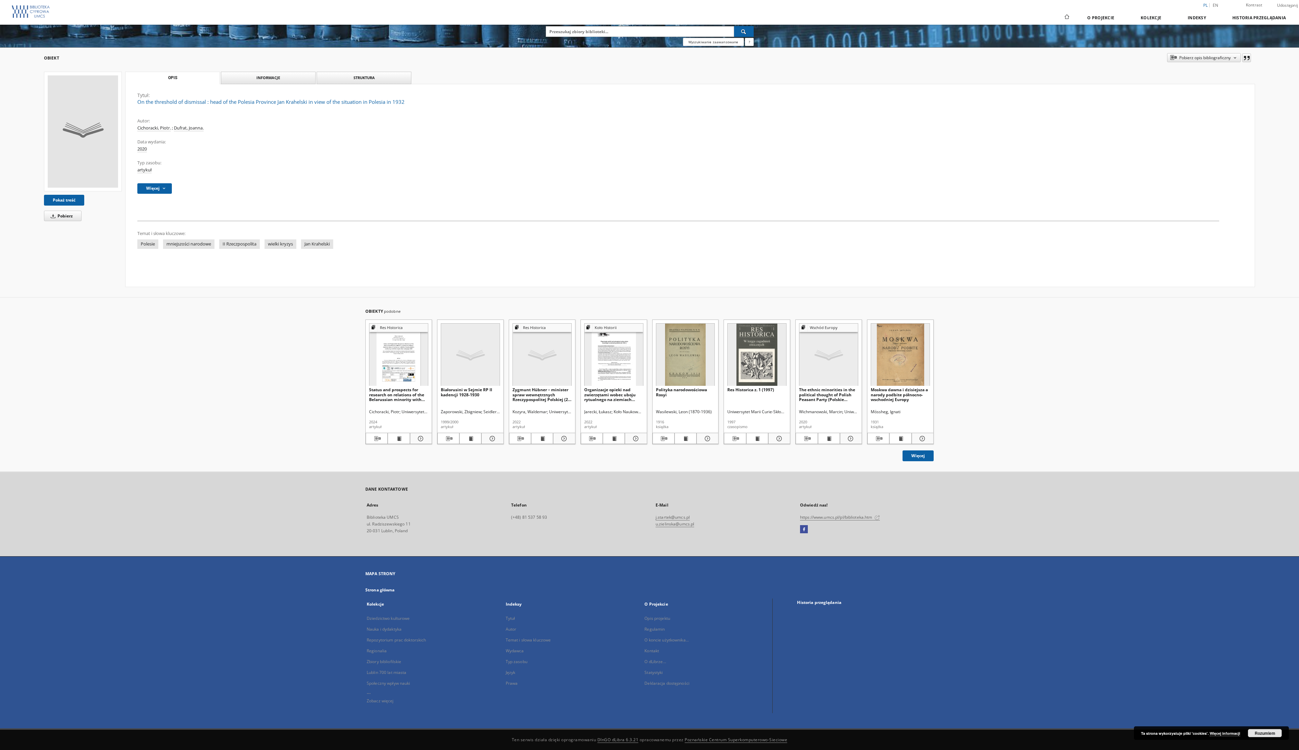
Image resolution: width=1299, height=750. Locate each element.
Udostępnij (1287, 5)
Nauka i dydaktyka (384, 629)
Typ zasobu (516, 661)
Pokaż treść (64, 200)
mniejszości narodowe (188, 244)
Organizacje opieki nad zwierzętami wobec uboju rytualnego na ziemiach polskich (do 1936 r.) (610, 394)
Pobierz (64, 216)
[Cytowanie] (1246, 57)
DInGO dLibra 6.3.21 (618, 740)
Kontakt (651, 651)
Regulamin (654, 629)
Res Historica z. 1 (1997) (750, 390)
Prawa (512, 683)
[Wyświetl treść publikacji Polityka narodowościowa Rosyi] (685, 438)
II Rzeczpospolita (239, 244)
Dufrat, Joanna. (189, 128)
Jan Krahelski (317, 244)
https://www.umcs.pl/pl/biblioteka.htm (836, 517)
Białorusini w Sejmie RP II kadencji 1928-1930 (466, 392)
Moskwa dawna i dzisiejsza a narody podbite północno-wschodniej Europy (899, 394)
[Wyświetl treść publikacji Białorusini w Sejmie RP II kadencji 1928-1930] (470, 438)
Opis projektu (657, 618)
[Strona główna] (1066, 17)
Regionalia (377, 651)
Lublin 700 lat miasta (387, 672)
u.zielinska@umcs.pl (675, 524)
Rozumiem (1265, 733)
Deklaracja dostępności (666, 683)
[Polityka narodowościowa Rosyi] (685, 355)
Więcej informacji (1225, 733)
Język (511, 672)
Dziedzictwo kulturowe (388, 618)
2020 (142, 149)
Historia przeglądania (1259, 18)
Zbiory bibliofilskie (384, 661)
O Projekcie (1100, 18)
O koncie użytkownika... (666, 640)
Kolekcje (1151, 18)
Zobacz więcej (380, 701)
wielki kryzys (280, 244)
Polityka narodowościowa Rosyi (681, 392)
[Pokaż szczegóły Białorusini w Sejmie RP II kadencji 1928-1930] (491, 438)
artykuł (144, 170)
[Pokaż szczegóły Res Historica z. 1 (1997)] (778, 438)
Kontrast (1254, 5)
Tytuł (510, 618)
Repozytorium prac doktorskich (396, 640)
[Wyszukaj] (744, 31)
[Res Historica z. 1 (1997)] (757, 355)
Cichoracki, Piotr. (154, 128)
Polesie (148, 244)
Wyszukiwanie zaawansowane (713, 42)
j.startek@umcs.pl (673, 517)
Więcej (918, 456)
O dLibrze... (655, 661)
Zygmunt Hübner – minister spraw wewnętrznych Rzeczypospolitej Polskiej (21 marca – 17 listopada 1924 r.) (541, 394)
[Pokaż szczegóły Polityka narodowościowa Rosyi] (706, 438)
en (1215, 5)
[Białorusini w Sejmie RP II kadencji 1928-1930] (470, 355)
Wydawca (515, 651)
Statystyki (653, 672)
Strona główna (380, 590)
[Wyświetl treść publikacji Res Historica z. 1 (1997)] (757, 438)
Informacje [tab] (268, 77)
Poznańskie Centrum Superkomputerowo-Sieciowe (736, 740)
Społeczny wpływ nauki (388, 683)
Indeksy (1197, 18)
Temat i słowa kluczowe (528, 640)
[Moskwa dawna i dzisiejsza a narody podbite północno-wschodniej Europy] (900, 355)
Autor (511, 629)
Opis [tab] (172, 77)
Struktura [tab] (364, 77)
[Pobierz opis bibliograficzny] (376, 438)
